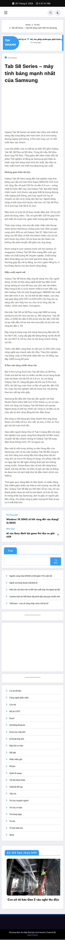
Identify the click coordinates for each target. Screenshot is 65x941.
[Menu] (5, 12)
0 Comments (12, 58)
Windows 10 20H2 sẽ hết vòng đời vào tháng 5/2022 (32, 521)
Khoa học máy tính (17, 732)
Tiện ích (12, 794)
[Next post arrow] (58, 535)
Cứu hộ (12, 705)
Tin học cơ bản (15, 807)
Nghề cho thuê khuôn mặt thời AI (23, 583)
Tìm (10, 550)
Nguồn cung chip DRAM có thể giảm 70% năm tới (30, 576)
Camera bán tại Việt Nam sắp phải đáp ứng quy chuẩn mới (34, 596)
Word (11, 835)
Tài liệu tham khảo (17, 780)
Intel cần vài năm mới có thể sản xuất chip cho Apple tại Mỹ (34, 590)
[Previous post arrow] (58, 519)
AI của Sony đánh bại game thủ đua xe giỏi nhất (30, 535)
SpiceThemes (32, 934)
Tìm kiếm (56, 561)
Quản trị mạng (15, 773)
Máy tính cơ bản (16, 746)
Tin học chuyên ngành (19, 801)
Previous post (12, 515)
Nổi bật (12, 753)
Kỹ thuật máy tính (16, 739)
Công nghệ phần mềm (19, 698)
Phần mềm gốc (15, 759)
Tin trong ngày (33, 42)
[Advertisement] (32, 109)
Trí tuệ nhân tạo (16, 828)
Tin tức (12, 821)
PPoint (12, 766)
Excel (11, 718)
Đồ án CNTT (14, 711)
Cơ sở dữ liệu (15, 691)
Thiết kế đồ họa (16, 787)
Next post (10, 529)
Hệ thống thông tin (17, 725)
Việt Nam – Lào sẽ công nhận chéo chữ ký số (28, 603)
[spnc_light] (58, 13)
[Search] (50, 12)
